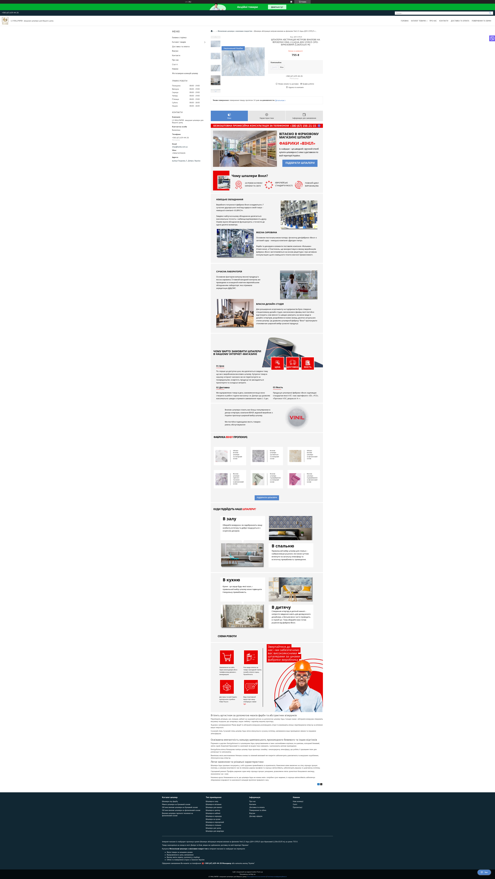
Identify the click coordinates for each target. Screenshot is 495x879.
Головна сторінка (179, 37)
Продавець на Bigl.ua (247, 874)
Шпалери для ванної (214, 807)
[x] (321, 784)
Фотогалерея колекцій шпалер (185, 73)
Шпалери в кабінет (213, 813)
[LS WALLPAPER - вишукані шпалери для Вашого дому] (5, 20)
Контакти (443, 21)
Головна (405, 21)
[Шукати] (490, 13)
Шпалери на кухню (213, 819)
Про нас (433, 21)
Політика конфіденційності (277, 876)
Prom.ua (260, 872)
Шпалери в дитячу (213, 810)
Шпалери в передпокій (215, 822)
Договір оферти (255, 816)
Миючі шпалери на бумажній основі (176, 804)
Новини (175, 69)
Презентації (297, 807)
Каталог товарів (418, 21)
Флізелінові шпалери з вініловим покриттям (235, 31)
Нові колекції (298, 801)
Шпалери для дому (213, 828)
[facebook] (318, 784)
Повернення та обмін (481, 21)
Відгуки (175, 51)
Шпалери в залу (212, 801)
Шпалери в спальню (213, 825)
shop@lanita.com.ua (180, 147)
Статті (175, 64)
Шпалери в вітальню (213, 804)
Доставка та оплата (460, 21)
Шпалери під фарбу (170, 801)
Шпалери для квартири (215, 831)
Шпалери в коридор (214, 816)
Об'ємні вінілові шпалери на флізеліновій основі (181, 810)
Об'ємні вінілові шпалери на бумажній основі (180, 807)
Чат (486, 872)
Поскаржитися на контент (256, 876)
